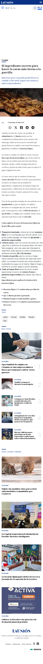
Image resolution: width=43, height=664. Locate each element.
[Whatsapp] (10, 127)
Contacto (8, 644)
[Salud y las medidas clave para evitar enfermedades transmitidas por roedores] (21, 470)
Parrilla (22, 317)
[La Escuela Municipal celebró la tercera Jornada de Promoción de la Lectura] (21, 557)
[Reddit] (27, 127)
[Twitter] (15, 127)
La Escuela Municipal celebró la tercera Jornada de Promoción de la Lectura (21, 578)
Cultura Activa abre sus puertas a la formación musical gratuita (19, 620)
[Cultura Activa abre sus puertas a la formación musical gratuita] (21, 600)
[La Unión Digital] (7, 2)
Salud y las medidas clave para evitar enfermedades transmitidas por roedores (19, 491)
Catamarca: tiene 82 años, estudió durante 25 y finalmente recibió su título (24, 402)
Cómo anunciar (26, 644)
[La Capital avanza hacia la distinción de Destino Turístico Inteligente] (21, 515)
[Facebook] (21, 127)
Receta (31, 317)
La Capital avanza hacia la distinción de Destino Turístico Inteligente (20, 535)
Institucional (16, 644)
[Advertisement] (21, 33)
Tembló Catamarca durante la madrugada (23, 383)
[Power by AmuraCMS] (35, 649)
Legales (26, 638)
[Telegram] (32, 127)
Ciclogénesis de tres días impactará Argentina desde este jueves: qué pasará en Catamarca (24, 419)
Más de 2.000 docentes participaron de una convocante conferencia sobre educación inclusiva (25, 435)
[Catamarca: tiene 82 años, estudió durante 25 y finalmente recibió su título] (7, 400)
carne (5, 317)
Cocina (13, 317)
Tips (4, 321)
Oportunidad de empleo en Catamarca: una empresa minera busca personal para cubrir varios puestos (18, 368)
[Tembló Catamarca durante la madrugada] (7, 384)
